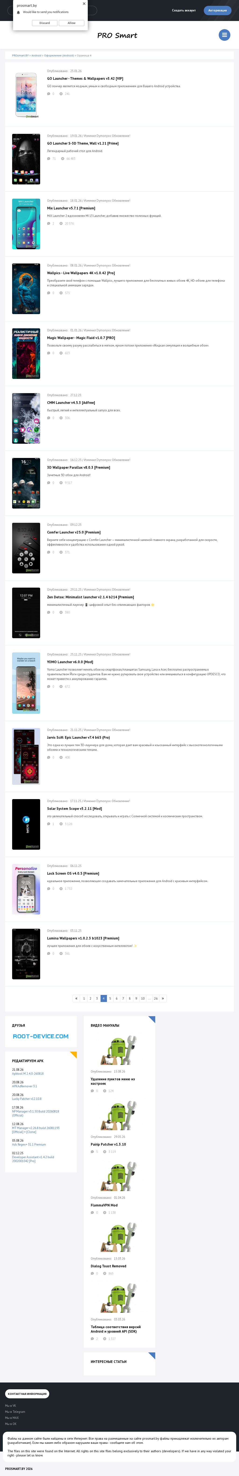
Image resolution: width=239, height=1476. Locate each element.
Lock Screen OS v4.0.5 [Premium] (73, 873)
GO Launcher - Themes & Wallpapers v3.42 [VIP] (85, 78)
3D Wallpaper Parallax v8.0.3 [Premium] (78, 467)
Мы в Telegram (15, 1412)
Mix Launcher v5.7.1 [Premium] (71, 208)
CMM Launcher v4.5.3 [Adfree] (71, 402)
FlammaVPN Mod (104, 1205)
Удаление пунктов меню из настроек (113, 1081)
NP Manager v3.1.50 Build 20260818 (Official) (35, 1113)
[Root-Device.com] (41, 1036)
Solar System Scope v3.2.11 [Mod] (74, 808)
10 (143, 998)
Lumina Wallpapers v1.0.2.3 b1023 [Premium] (83, 938)
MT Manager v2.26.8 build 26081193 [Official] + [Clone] (36, 1130)
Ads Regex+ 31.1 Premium (29, 1145)
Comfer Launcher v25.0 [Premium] (74, 532)
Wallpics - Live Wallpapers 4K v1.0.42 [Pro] (81, 273)
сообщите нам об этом (126, 1443)
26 (156, 998)
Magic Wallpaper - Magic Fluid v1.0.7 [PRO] (81, 338)
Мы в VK (10, 1406)
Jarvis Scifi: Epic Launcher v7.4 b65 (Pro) (78, 737)
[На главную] (117, 35)
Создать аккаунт (184, 10)
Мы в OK (11, 1424)
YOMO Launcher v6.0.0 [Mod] (70, 662)
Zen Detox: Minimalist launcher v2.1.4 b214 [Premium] (90, 597)
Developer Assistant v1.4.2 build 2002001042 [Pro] (33, 1159)
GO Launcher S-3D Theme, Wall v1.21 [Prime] (83, 143)
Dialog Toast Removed (108, 1266)
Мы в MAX (12, 1418)
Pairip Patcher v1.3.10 (108, 1144)
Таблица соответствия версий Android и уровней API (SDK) (116, 1329)
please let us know (29, 1455)
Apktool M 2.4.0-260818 (28, 1074)
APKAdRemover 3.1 (24, 1086)
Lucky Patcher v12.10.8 (27, 1099)
